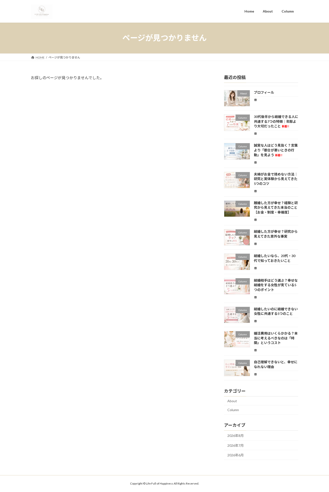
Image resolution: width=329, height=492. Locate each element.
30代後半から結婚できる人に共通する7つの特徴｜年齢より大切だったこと (276, 121)
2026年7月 (235, 445)
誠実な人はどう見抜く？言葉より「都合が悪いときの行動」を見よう (276, 150)
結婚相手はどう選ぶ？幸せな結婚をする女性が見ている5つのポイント (276, 284)
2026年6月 (235, 455)
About (232, 401)
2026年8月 (235, 436)
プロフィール (264, 92)
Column (233, 410)
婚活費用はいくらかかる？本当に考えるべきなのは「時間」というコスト (276, 338)
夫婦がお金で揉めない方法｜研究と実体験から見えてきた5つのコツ (276, 178)
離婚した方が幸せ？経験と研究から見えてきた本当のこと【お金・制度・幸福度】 (276, 207)
